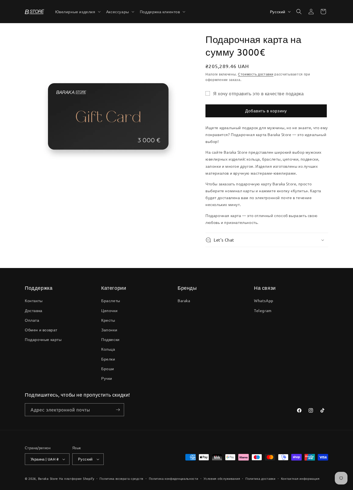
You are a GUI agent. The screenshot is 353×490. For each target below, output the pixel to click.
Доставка (33, 310)
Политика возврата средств (121, 478)
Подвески (110, 339)
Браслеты (110, 300)
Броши (107, 368)
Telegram (263, 310)
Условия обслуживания (222, 478)
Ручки (106, 378)
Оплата (32, 320)
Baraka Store (48, 478)
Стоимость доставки (256, 74)
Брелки (108, 358)
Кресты (108, 320)
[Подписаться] (118, 409)
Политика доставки (260, 478)
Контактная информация (300, 478)
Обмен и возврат (41, 329)
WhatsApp (263, 300)
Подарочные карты (43, 339)
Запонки (109, 329)
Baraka (184, 300)
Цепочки (109, 310)
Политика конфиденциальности (173, 478)
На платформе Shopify (76, 478)
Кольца (108, 348)
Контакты (34, 300)
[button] (77, 11)
